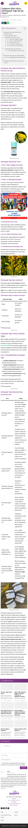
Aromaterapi (9, 15)
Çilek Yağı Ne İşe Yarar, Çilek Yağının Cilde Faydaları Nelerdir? (7, 712)
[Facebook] (2, 808)
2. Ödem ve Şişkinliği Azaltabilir (15, 40)
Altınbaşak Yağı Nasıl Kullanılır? (13, 49)
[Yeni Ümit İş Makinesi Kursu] (14, 218)
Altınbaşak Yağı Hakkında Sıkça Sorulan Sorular (14, 61)
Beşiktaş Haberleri (14, 805)
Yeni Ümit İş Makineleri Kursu (14, 803)
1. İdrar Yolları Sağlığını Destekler (16, 39)
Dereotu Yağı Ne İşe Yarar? (6, 692)
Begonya (14, 798)
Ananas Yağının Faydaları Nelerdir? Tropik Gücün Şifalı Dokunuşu (19, 713)
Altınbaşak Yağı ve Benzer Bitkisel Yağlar (14, 55)
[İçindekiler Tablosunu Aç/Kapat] (24, 28)
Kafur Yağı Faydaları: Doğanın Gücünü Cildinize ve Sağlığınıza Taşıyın (20, 694)
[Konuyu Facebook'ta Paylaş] (2, 23)
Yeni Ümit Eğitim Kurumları (14, 800)
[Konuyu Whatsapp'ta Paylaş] (8, 23)
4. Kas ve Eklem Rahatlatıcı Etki (15, 44)
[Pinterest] (8, 808)
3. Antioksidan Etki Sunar (14, 42)
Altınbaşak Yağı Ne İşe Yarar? (12, 37)
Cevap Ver (3, 788)
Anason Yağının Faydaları (5, 729)
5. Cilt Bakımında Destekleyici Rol (16, 45)
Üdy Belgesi (14, 801)
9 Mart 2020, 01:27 (11, 773)
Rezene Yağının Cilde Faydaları (20, 729)
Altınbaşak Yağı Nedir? (11, 35)
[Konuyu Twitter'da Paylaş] (5, 23)
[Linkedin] (4, 808)
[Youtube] (6, 808)
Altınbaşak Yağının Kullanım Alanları (16, 50)
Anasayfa (4, 15)
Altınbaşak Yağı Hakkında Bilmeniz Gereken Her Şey (12, 33)
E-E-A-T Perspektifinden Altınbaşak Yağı (15, 57)
